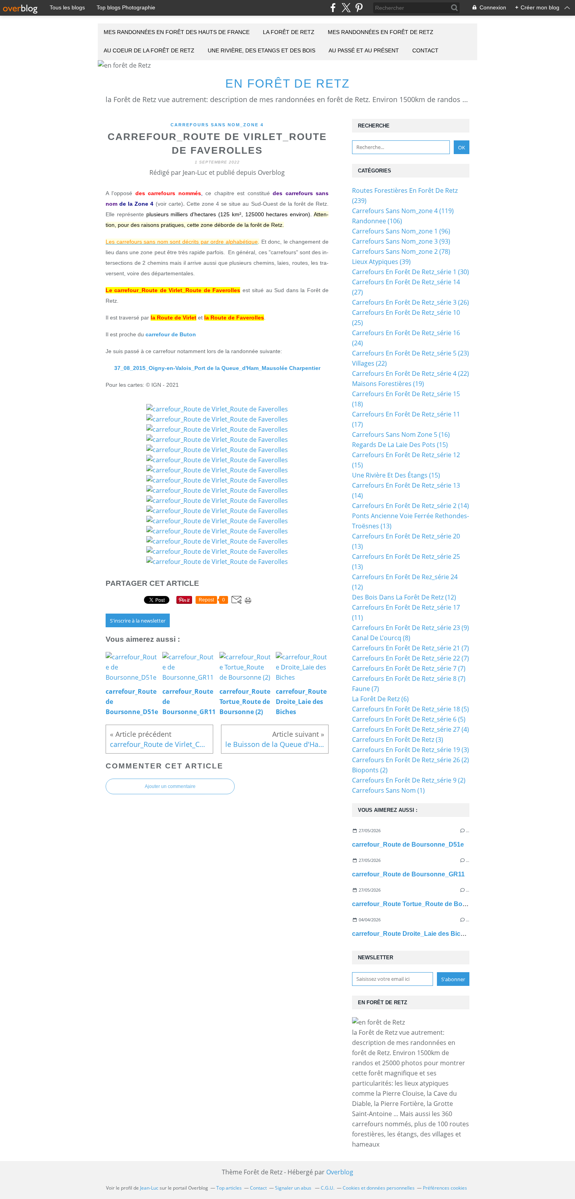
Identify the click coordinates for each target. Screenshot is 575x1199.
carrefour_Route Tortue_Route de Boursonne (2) (424, 904)
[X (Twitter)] (346, 7)
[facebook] (333, 7)
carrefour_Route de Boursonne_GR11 (408, 874)
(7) (410, 648)
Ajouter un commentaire (170, 786)
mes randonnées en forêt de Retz (380, 32)
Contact (425, 50)
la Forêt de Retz (288, 32)
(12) (404, 597)
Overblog (339, 1172)
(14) (410, 505)
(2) (410, 760)
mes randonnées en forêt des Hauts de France (177, 32)
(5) (410, 709)
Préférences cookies (445, 1188)
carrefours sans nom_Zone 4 (217, 124)
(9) (410, 627)
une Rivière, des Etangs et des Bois (261, 50)
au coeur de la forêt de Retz (149, 50)
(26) (410, 302)
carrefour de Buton (171, 334)
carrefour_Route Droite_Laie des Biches (411, 933)
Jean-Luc (149, 1188)
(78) (401, 251)
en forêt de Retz (287, 83)
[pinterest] (359, 7)
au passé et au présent (364, 50)
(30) (410, 271)
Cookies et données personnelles (379, 1188)
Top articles (229, 1188)
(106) (377, 221)
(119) (403, 210)
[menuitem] (176, 32)
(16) (401, 434)
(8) (381, 638)
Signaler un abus (294, 1188)
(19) (388, 383)
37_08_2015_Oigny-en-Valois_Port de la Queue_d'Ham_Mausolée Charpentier (217, 368)
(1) (388, 790)
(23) (410, 353)
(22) (369, 363)
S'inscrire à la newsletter (137, 620)
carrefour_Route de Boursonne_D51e (408, 844)
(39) (381, 261)
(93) (401, 241)
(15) (400, 444)
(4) (410, 729)
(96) (401, 231)
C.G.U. (327, 1188)
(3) (397, 739)
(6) (380, 699)
